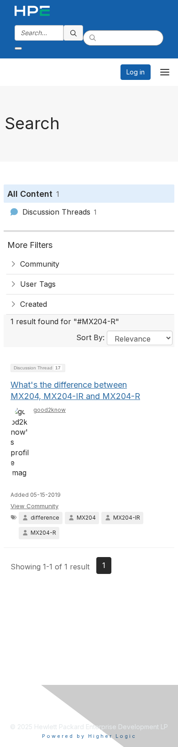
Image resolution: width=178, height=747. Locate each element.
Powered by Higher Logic (89, 736)
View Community (34, 506)
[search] (73, 33)
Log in (135, 72)
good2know (49, 409)
